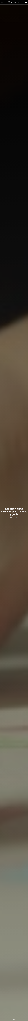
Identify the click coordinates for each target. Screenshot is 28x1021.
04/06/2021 (10, 517)
